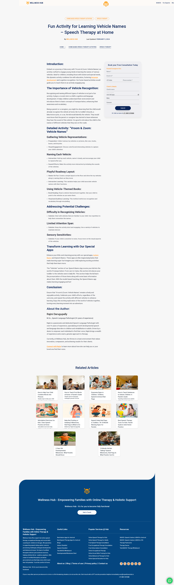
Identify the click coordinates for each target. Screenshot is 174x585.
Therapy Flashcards (126, 542)
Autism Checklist (62, 545)
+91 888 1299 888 (124, 577)
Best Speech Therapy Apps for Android (68, 540)
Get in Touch (87, 512)
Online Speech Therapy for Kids (98, 537)
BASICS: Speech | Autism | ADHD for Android (133, 537)
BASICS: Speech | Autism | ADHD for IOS (131, 540)
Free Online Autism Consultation (98, 548)
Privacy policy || (91, 563)
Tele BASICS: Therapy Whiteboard (130, 548)
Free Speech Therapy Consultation (99, 542)
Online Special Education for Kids (98, 558)
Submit (123, 108)
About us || (61, 563)
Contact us (103, 563)
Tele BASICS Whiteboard (64, 550)
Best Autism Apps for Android (66, 537)
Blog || (69, 563)
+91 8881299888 (128, 113)
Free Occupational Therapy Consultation (100, 545)
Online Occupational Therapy (97, 550)
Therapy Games (124, 545)
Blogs (59, 542)
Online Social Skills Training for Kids (99, 553)
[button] (47, 387)
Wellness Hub (72, 39)
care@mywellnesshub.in (126, 574)
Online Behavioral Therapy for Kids (99, 556)
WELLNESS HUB (36, 3)
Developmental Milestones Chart (66, 553)
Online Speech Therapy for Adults (98, 540)
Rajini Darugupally (57, 314)
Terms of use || (78, 563)
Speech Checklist (62, 548)
